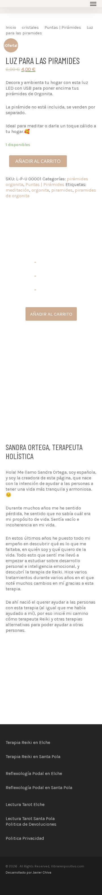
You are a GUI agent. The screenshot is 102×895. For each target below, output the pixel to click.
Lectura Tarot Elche (25, 804)
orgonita (40, 190)
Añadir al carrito (38, 161)
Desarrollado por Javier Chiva (28, 872)
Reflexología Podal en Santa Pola (39, 787)
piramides (62, 190)
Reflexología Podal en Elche (34, 773)
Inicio (11, 27)
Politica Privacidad (25, 838)
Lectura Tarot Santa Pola (30, 818)
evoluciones (44, 824)
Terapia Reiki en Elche (28, 742)
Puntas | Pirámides (62, 27)
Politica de (17, 824)
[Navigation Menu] (93, 3)
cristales (30, 27)
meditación (17, 190)
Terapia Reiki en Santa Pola (33, 756)
